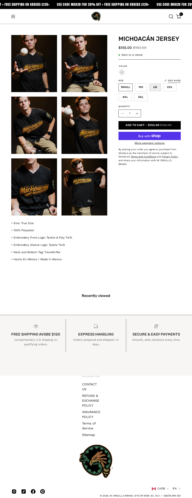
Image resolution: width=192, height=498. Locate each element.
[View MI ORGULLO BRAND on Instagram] (13, 491)
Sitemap (88, 434)
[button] (170, 16)
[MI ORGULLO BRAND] (96, 16)
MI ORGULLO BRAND (121, 495)
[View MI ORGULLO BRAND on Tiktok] (23, 491)
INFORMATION (91, 376)
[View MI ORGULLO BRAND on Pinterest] (42, 491)
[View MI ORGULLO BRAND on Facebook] (32, 491)
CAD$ (161, 488)
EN (175, 488)
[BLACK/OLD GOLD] (122, 72)
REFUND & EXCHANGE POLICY (90, 400)
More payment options (150, 143)
